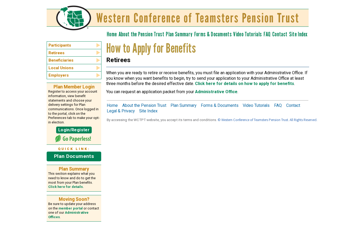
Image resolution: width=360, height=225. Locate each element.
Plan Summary (179, 34)
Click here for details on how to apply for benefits (244, 83)
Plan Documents (74, 156)
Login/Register (74, 129)
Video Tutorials (247, 34)
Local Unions (61, 68)
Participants (59, 45)
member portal (71, 208)
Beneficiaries (61, 60)
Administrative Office (216, 91)
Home (112, 34)
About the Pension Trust (141, 34)
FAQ (267, 34)
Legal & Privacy (121, 110)
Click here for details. (66, 187)
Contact (279, 34)
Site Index (298, 34)
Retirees (56, 53)
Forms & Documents (213, 34)
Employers (58, 75)
